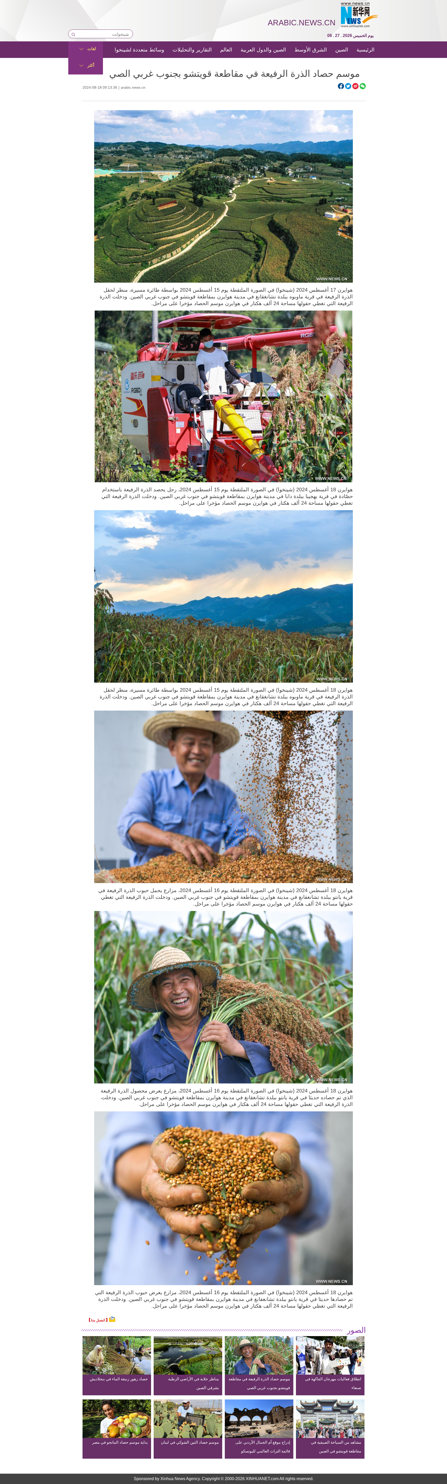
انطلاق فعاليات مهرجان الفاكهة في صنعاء (333, 1383)
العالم (226, 49)
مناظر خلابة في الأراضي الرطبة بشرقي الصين (193, 1383)
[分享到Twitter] (348, 86)
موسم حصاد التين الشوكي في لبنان (190, 1442)
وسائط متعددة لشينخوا (139, 49)
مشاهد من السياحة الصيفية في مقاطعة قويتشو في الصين (336, 1446)
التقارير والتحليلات (192, 49)
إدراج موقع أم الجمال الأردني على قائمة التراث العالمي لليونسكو (262, 1446)
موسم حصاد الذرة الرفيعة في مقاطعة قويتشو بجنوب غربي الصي (259, 1383)
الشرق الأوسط (310, 49)
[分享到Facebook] (341, 86)
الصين (341, 49)
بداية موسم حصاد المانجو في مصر (120, 1442)
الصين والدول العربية (263, 49)
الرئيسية (365, 49)
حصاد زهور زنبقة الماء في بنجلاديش (119, 1379)
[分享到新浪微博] (355, 86)
